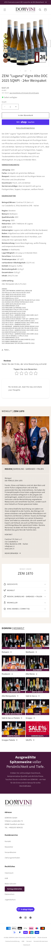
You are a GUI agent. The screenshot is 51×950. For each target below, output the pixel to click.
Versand (29, 941)
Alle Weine (30, 674)
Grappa (29, 718)
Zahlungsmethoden (12, 858)
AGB (6, 878)
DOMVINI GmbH (13, 937)
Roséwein (6, 674)
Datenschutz (9, 894)
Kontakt (8, 841)
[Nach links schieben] (20, 70)
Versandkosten (10, 852)
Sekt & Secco (31, 696)
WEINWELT (18, 628)
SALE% (29, 740)
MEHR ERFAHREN (11, 553)
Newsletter (9, 847)
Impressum (9, 873)
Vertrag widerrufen (14, 889)
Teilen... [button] (7, 350)
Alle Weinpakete (9, 696)
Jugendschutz (10, 899)
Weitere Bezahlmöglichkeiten (25, 128)
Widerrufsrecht (10, 884)
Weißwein (30, 652)
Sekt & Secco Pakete (11, 718)
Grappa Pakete (8, 740)
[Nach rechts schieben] (30, 70)
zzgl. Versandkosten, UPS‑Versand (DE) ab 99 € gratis (24, 93)
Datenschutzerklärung (12, 941)
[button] (4, 9)
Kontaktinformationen (41, 941)
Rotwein (5, 652)
